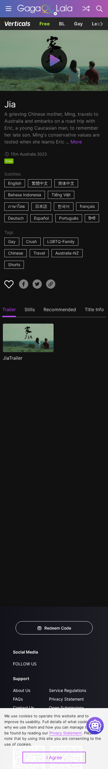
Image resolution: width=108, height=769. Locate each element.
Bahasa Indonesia (24, 194)
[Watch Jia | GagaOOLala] (44, 8)
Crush (31, 241)
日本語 (41, 206)
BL (62, 24)
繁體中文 (40, 183)
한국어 (64, 206)
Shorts (14, 264)
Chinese (15, 253)
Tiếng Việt (61, 194)
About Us (21, 690)
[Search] (99, 8)
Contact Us (23, 707)
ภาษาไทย (16, 206)
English (14, 183)
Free (44, 24)
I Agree (54, 757)
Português (68, 218)
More (76, 142)
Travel (39, 253)
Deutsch (16, 218)
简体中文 (66, 183)
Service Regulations (67, 690)
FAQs (18, 699)
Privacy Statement (66, 699)
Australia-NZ (67, 253)
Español (41, 218)
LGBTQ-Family (61, 241)
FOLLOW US (25, 663)
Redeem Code (57, 628)
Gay (78, 24)
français (87, 206)
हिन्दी (91, 218)
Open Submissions (66, 707)
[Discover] (86, 9)
